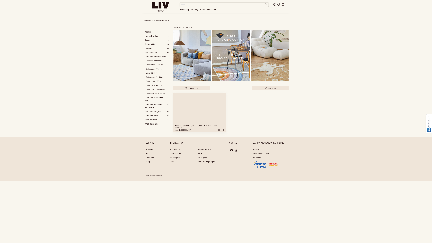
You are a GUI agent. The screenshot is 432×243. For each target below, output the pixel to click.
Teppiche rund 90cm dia (155, 90)
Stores (173, 162)
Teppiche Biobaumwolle (161, 20)
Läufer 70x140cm (152, 73)
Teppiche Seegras (152, 111)
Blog (148, 162)
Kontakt (149, 149)
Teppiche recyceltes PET (153, 99)
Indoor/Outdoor (151, 36)
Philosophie (175, 157)
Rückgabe (202, 157)
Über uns (150, 157)
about (202, 9)
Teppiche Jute (150, 52)
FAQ (148, 153)
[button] (279, 4)
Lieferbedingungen (206, 162)
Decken (147, 32)
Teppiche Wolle (151, 115)
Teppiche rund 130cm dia (155, 94)
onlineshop (184, 9)
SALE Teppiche (151, 124)
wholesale (211, 9)
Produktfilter (192, 88)
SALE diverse (150, 119)
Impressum (175, 149)
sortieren (272, 88)
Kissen (147, 40)
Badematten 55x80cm (154, 65)
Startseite (147, 20)
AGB (200, 153)
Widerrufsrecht (205, 149)
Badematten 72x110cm (154, 77)
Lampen (148, 48)
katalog (194, 9)
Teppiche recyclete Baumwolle (153, 105)
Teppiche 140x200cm (154, 85)
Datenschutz (175, 153)
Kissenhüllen (150, 44)
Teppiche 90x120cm (153, 81)
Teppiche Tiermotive (154, 61)
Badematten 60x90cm (154, 69)
